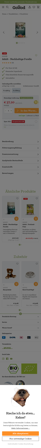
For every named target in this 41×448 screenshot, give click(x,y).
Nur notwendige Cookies (20, 438)
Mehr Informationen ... (20, 428)
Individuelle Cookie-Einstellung (20, 444)
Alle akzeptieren (20, 433)
